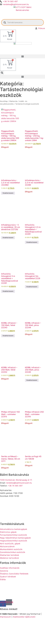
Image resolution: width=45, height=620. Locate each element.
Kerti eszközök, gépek (10, 543)
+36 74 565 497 (10, 1)
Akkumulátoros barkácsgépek (13, 529)
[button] (22, 56)
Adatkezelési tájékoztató (24, 617)
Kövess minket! (8, 609)
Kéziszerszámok (7, 546)
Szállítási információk (9, 568)
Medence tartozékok (9, 558)
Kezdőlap (4, 101)
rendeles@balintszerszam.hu (16, 4)
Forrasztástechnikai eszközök (13, 535)
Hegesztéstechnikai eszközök (13, 540)
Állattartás (13, 101)
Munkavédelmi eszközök (11, 549)
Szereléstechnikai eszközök (12, 552)
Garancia (4, 571)
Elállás (3, 579)
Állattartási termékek (9, 555)
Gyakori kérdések (8, 576)
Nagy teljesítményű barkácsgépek (15, 538)
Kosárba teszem (8, 193)
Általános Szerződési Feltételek (14, 573)
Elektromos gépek (8, 532)
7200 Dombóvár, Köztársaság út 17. (16, 480)
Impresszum (5, 617)
